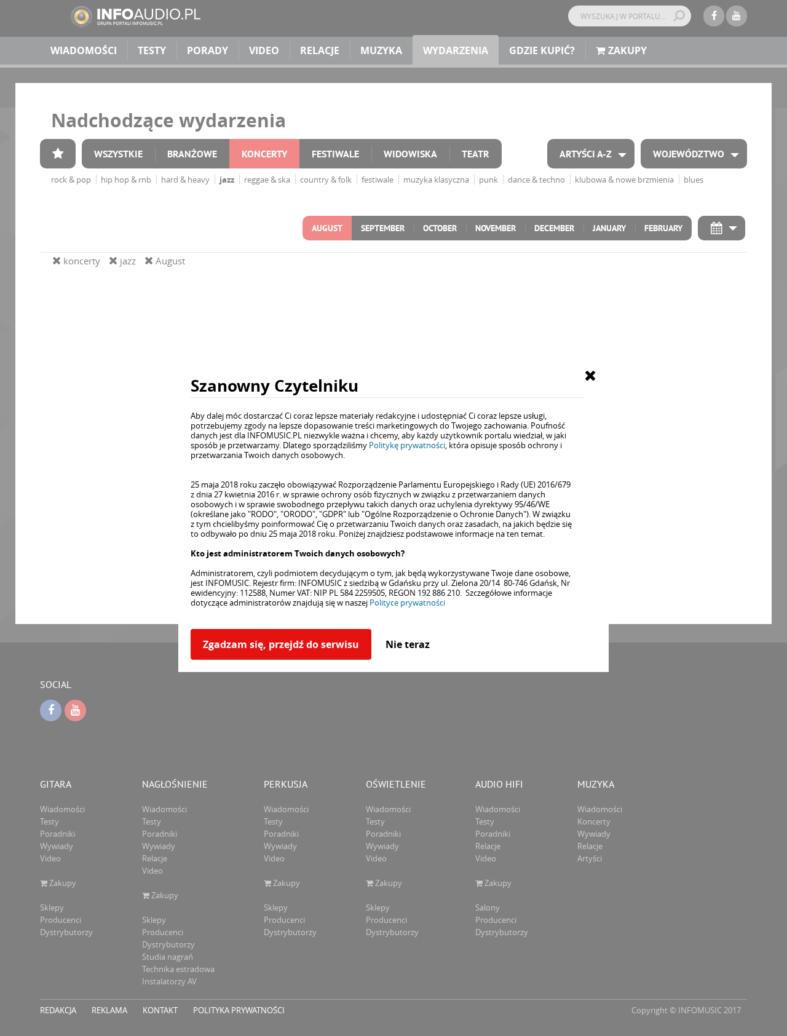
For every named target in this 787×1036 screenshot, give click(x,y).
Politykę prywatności (407, 445)
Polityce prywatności (407, 602)
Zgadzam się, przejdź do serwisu (281, 644)
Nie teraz (408, 644)
